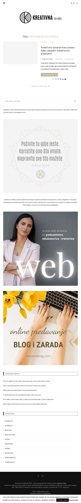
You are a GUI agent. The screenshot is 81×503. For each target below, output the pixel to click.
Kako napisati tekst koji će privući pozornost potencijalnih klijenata (25, 404)
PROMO (7, 448)
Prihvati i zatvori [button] (63, 500)
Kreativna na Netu (47, 59)
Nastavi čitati (48, 75)
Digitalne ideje (61, 483)
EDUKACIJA (9, 421)
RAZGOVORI (9, 453)
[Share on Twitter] (58, 79)
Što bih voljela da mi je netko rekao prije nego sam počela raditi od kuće (26, 381)
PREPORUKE (9, 444)
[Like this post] (53, 79)
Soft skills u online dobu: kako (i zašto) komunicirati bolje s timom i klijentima (28, 399)
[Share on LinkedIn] (62, 79)
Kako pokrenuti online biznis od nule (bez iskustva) (19, 390)
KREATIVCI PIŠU (10, 435)
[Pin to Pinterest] (60, 79)
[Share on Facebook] (55, 79)
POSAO (7, 439)
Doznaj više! (73, 500)
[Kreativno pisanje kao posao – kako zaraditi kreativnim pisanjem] (20, 52)
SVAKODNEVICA (10, 457)
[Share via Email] (65, 79)
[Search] (77, 3)
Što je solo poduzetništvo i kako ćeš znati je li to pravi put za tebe (24, 386)
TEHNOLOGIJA (9, 462)
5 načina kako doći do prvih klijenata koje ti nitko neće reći (22, 395)
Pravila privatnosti (36, 493)
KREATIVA (8, 430)
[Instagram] (73, 3)
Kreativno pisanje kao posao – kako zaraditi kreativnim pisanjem (58, 50)
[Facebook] (71, 3)
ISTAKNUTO (9, 426)
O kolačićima (46, 493)
